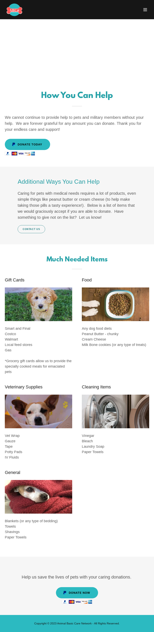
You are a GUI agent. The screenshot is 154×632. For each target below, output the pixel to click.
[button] (145, 10)
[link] (14, 10)
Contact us (31, 229)
